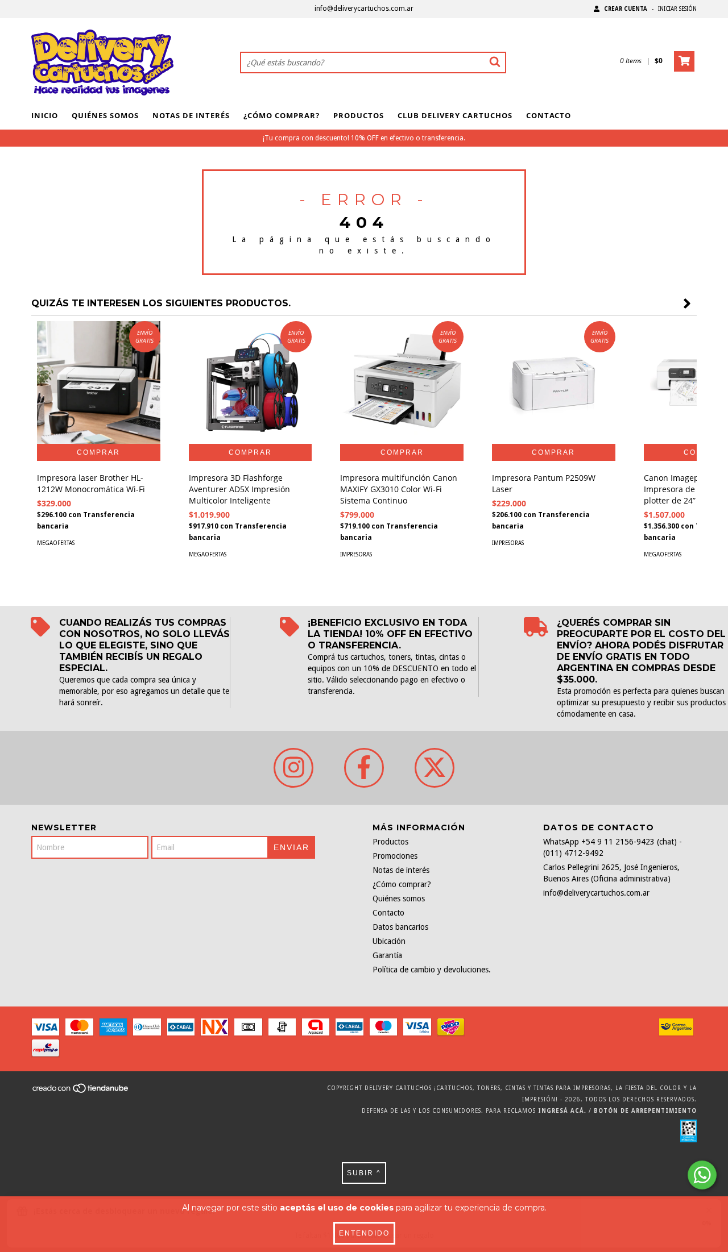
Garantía (387, 955)
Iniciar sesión (677, 9)
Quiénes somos (105, 115)
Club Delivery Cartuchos (455, 115)
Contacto (548, 115)
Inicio (44, 115)
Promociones (395, 855)
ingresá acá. (562, 1111)
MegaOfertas (56, 543)
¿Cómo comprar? (281, 115)
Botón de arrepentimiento (645, 1111)
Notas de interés (191, 115)
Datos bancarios (400, 926)
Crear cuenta (625, 9)
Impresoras (356, 554)
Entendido (364, 1233)
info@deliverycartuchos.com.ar (364, 9)
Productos (358, 115)
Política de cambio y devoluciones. (432, 969)
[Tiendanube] (81, 1092)
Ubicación (389, 941)
